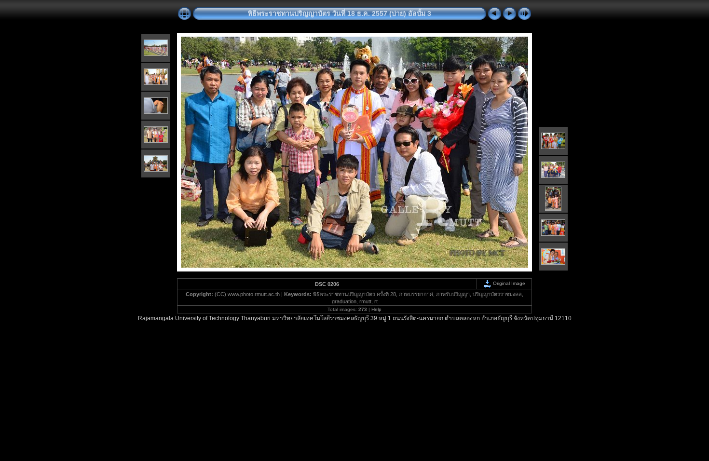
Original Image (508, 283)
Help (376, 309)
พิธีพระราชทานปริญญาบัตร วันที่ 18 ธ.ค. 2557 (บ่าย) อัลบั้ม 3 (339, 13)
